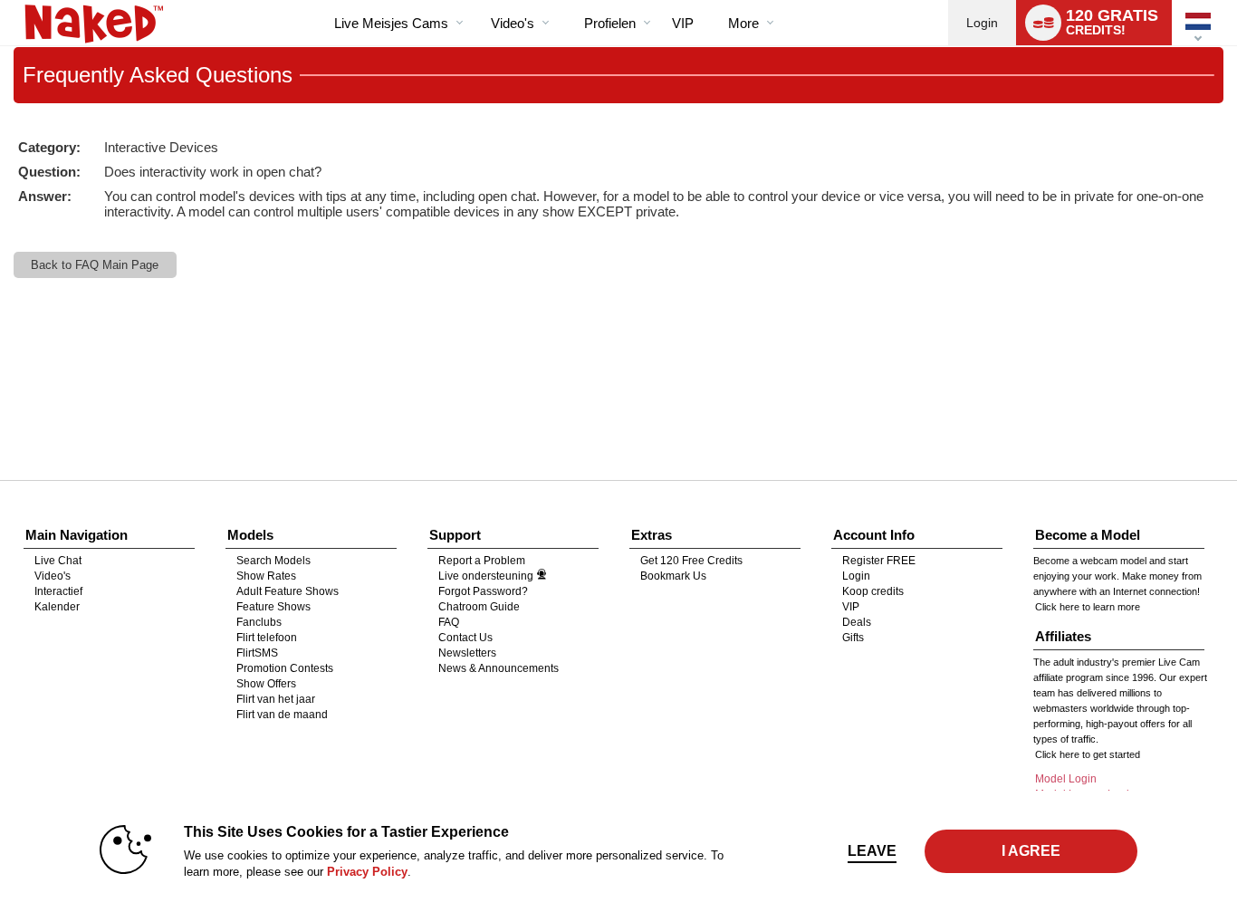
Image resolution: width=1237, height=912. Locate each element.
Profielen (610, 23)
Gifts (853, 637)
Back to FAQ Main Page (94, 265)
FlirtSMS (257, 653)
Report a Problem (481, 560)
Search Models (273, 560)
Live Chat (58, 560)
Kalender (57, 606)
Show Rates (266, 576)
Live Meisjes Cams (391, 23)
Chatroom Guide (479, 606)
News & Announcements (498, 668)
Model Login (1066, 779)
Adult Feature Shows (287, 591)
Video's (512, 23)
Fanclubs (259, 622)
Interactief (58, 591)
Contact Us (465, 637)
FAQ (448, 622)
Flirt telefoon (266, 637)
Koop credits (873, 591)
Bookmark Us (673, 576)
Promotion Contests (284, 668)
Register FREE (879, 560)
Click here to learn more (1087, 606)
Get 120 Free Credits (691, 560)
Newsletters (467, 653)
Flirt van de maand (282, 714)
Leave (872, 851)
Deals (856, 622)
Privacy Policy (367, 871)
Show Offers (266, 683)
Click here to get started (1087, 754)
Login (982, 22)
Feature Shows (273, 606)
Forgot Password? (483, 591)
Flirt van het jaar (275, 699)
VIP (683, 23)
